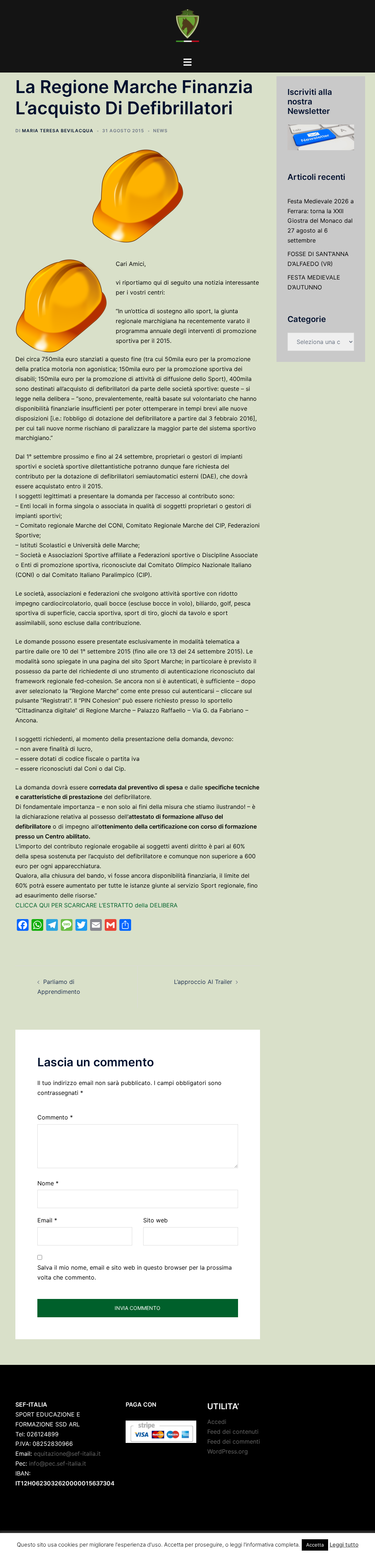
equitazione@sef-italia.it (67, 1453)
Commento (55, 1117)
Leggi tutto (344, 1544)
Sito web (155, 1220)
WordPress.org (227, 1451)
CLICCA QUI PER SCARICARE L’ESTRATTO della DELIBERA (96, 905)
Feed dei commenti (233, 1441)
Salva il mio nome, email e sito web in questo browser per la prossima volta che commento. (134, 1272)
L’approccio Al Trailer (203, 981)
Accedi (216, 1421)
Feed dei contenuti (233, 1431)
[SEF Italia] (187, 28)
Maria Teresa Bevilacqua (57, 130)
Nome (48, 1183)
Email (47, 1220)
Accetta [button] (315, 1545)
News (160, 130)
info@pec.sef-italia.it (57, 1463)
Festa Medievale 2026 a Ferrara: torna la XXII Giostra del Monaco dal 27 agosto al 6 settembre (320, 220)
